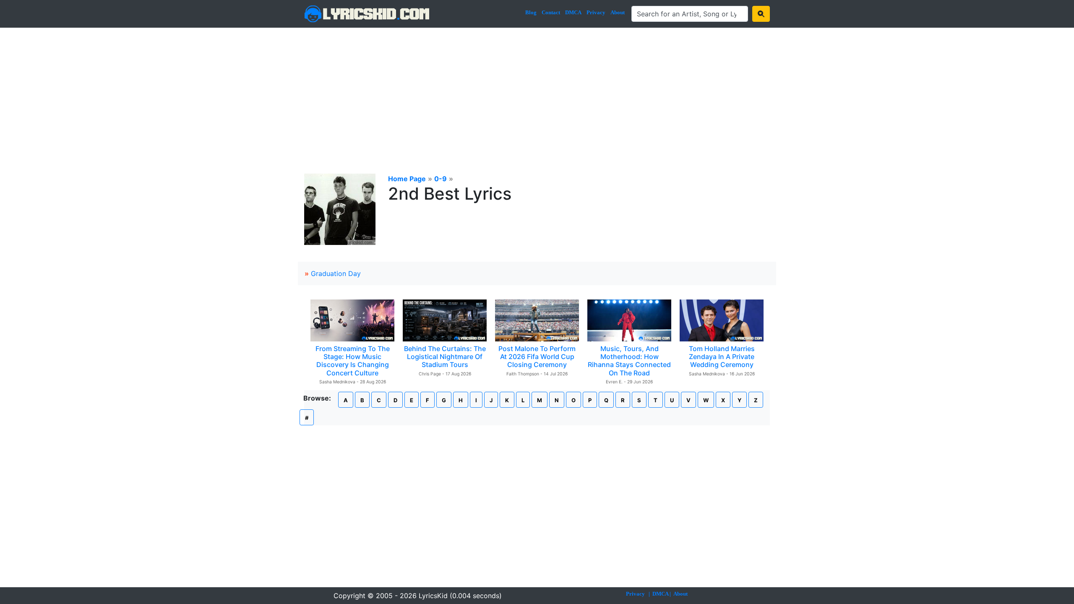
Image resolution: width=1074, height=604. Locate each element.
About (617, 12)
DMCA (573, 12)
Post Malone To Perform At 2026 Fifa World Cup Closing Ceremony (537, 356)
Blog (531, 12)
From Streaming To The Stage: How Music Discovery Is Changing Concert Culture (352, 360)
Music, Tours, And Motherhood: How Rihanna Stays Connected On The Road (629, 360)
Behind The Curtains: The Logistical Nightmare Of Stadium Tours (445, 356)
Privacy (596, 12)
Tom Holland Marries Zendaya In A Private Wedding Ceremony (722, 356)
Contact (551, 12)
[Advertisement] (537, 90)
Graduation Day (336, 273)
